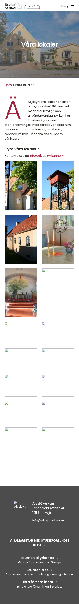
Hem (8, 85)
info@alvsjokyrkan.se (45, 155)
